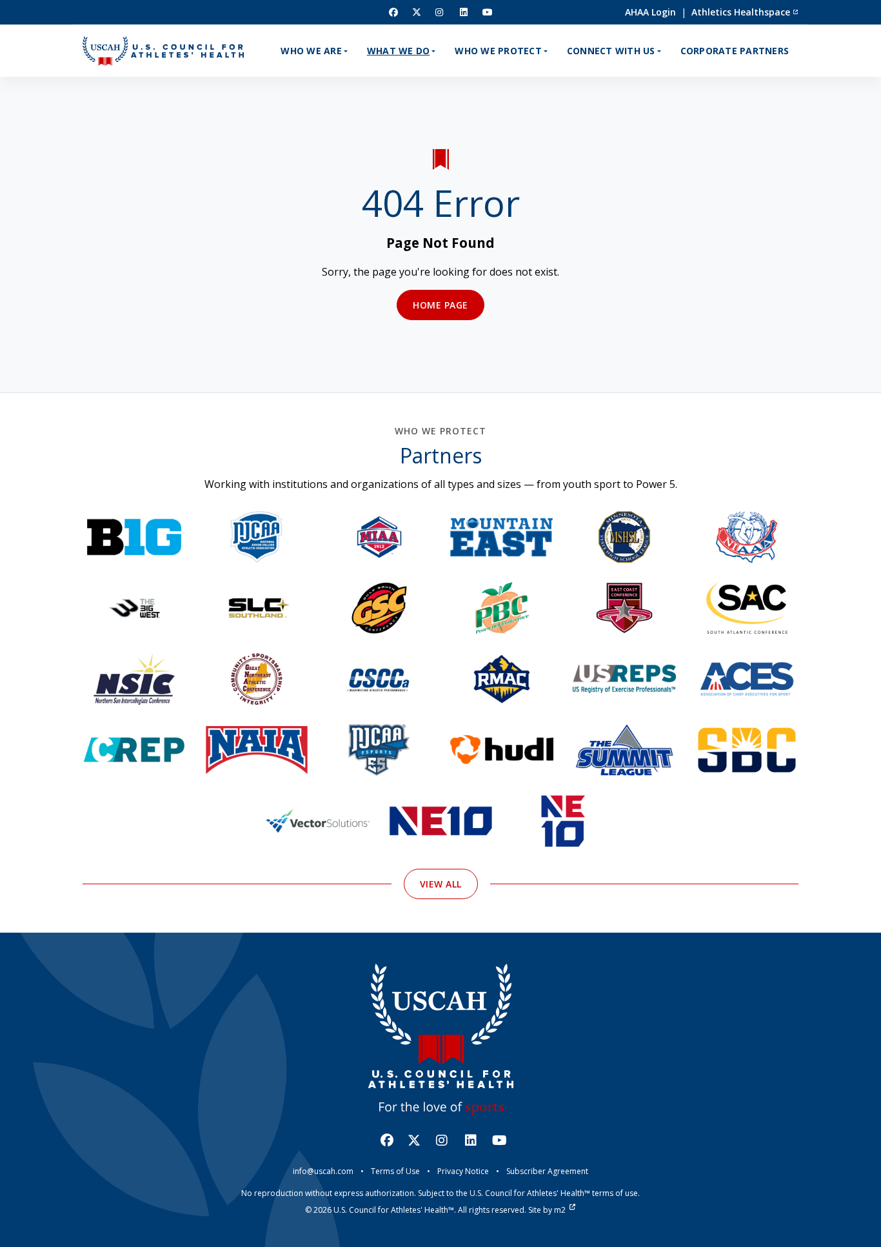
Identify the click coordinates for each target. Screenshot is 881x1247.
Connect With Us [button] (611, 51)
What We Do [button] (398, 51)
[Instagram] (440, 12)
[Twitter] (416, 12)
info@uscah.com (323, 1171)
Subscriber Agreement (547, 1171)
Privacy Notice (463, 1171)
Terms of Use (395, 1171)
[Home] (163, 50)
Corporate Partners (734, 51)
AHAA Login (650, 12)
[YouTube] (488, 12)
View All (441, 884)
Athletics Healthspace (740, 12)
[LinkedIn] (464, 12)
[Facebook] (393, 12)
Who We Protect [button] (498, 51)
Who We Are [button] (311, 51)
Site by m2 (547, 1209)
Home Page (440, 305)
